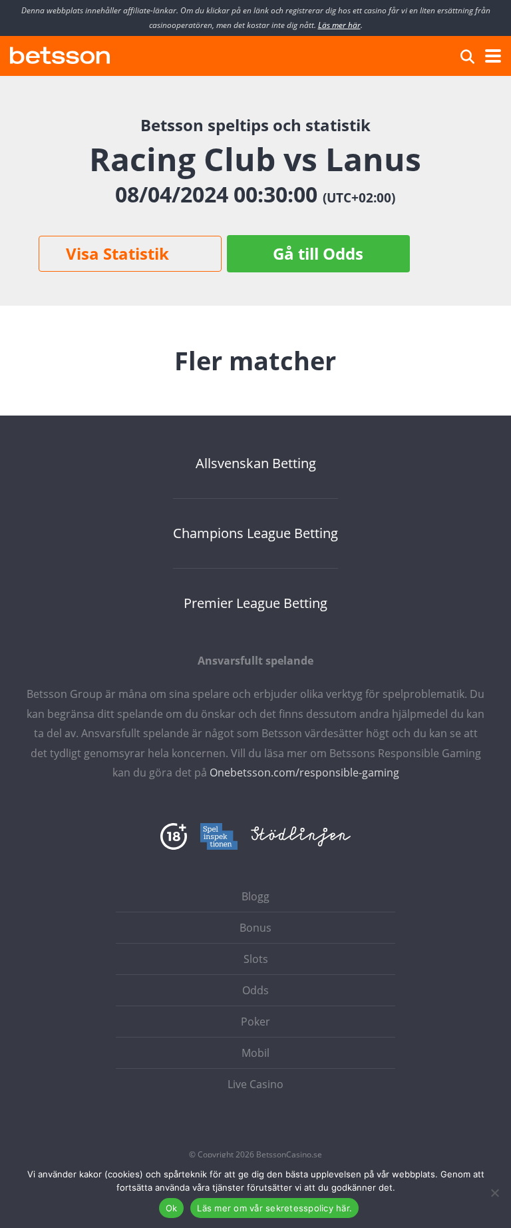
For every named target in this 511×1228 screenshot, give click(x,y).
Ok (172, 1208)
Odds (255, 990)
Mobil (255, 1053)
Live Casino (255, 1084)
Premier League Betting (255, 603)
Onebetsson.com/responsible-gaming (304, 772)
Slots (256, 959)
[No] (494, 1192)
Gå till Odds (318, 253)
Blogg (255, 896)
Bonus (255, 927)
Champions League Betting (255, 533)
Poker (255, 1021)
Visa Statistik (117, 253)
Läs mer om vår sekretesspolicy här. (274, 1208)
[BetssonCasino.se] (60, 53)
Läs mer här (339, 25)
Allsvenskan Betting (256, 463)
